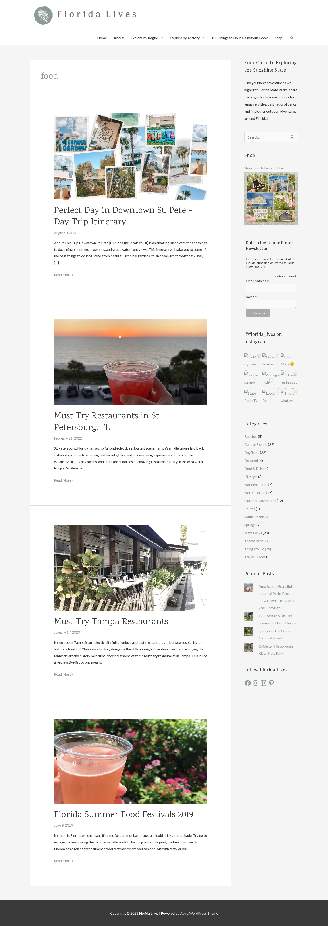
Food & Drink (254, 468)
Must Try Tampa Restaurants (111, 622)
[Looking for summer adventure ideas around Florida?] (271, 398)
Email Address (257, 281)
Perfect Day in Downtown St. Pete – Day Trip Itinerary (123, 216)
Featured (251, 460)
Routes (249, 509)
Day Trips (251, 452)
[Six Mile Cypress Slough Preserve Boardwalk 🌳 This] (253, 362)
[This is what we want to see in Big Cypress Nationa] (289, 398)
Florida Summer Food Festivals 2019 (123, 815)
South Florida (254, 517)
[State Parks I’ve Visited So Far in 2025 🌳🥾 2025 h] (253, 398)
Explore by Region (145, 38)
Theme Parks (254, 541)
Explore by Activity (185, 38)
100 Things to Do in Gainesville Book (239, 38)
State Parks (253, 533)
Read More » (64, 275)
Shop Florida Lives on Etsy (264, 168)
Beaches (250, 436)
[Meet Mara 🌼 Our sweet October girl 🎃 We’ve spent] (289, 362)
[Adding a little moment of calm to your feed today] (271, 380)
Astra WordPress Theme (199, 913)
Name (251, 297)
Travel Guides (255, 557)
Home (102, 38)
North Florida (254, 492)
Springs (250, 525)
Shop (278, 38)
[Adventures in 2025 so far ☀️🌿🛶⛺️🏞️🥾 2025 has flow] (289, 380)
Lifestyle (250, 476)
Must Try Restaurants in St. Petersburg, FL (107, 422)
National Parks (255, 484)
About (119, 38)
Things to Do (254, 549)
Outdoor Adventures (260, 500)
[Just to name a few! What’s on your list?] (253, 380)
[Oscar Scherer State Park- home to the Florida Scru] (271, 362)
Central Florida (255, 444)
